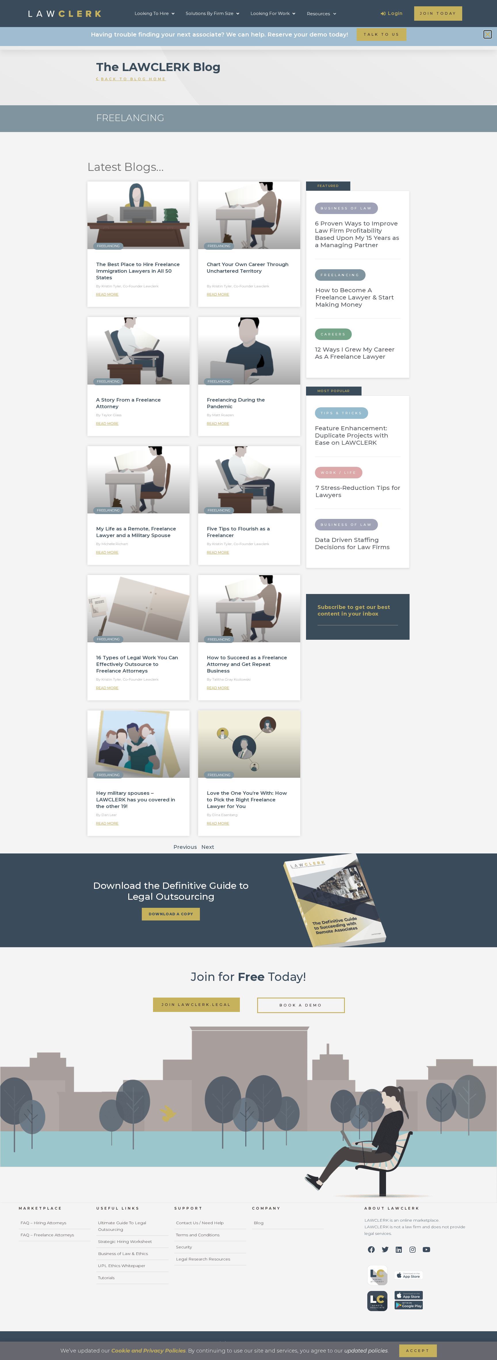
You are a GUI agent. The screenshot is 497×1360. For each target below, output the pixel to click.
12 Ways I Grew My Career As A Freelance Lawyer (355, 353)
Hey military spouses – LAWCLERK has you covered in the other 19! (135, 799)
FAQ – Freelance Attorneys (47, 1234)
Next (207, 847)
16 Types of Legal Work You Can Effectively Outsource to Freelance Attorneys (137, 664)
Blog (258, 1222)
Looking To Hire (152, 13)
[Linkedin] (399, 1249)
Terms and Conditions (197, 1234)
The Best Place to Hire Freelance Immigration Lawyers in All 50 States (138, 270)
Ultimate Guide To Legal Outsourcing (122, 1226)
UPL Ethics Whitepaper (121, 1265)
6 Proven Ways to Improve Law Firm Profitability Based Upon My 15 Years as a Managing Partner (357, 234)
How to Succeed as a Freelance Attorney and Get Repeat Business (247, 664)
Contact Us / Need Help (200, 1222)
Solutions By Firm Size (210, 13)
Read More (107, 294)
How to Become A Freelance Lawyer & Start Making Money (355, 297)
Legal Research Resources (203, 1259)
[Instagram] (413, 1249)
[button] (487, 34)
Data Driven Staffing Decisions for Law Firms (352, 543)
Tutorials (106, 1277)
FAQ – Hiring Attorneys (43, 1222)
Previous (185, 847)
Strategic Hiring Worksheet (125, 1241)
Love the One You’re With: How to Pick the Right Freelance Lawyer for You (247, 799)
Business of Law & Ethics (123, 1253)
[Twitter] (385, 1249)
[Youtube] (426, 1249)
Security (184, 1247)
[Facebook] (371, 1249)
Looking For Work (270, 13)
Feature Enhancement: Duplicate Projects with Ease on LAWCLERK (351, 435)
